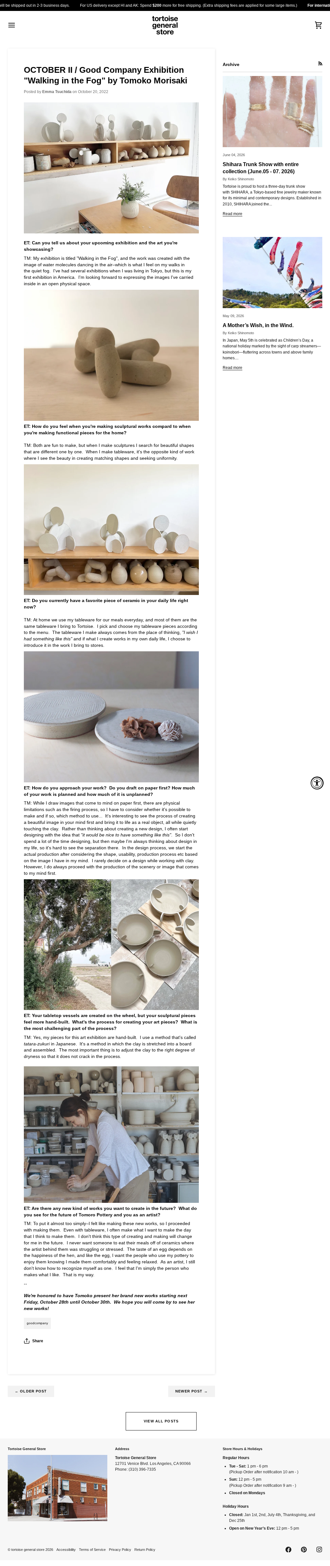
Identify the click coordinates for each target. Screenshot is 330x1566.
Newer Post (191, 1391)
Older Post (31, 1391)
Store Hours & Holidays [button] (242, 1449)
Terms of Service (92, 1550)
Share (37, 1341)
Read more (232, 214)
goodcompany (37, 1323)
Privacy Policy (120, 1550)
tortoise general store (27, 1550)
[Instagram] (319, 1549)
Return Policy (144, 1550)
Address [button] (122, 1449)
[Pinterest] (304, 1549)
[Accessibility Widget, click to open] (317, 783)
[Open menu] (17, 25)
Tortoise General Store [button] (27, 1449)
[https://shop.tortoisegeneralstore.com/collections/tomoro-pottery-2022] (111, 167)
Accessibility (66, 1550)
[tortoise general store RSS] (320, 63)
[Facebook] (288, 1549)
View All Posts (161, 1421)
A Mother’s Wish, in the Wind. (258, 325)
